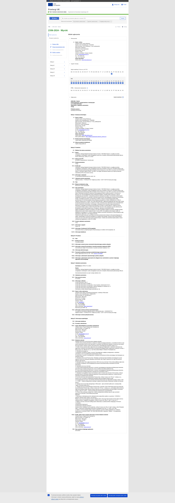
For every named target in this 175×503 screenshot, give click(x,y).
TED (49, 26)
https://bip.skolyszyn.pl (86, 59)
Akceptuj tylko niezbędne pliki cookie (118, 495)
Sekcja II (52, 65)
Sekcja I (52, 61)
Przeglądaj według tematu (105, 21)
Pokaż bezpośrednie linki (58, 47)
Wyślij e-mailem (56, 52)
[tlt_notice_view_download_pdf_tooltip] (71, 83)
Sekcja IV (52, 68)
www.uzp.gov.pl (87, 337)
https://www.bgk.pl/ (88, 306)
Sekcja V (52, 72)
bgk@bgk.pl (81, 302)
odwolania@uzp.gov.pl (84, 333)
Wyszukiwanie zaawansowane (79, 21)
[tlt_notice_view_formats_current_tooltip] (123, 97)
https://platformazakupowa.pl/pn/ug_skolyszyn (96, 136)
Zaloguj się (116, 4)
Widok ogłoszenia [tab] (53, 34)
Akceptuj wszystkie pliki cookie (98, 495)
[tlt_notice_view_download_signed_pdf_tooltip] (111, 74)
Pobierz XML (55, 44)
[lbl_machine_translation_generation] (87, 88)
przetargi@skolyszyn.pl (84, 54)
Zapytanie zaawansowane (92, 21)
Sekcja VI (52, 75)
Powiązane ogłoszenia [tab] (54, 38)
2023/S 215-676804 (98, 253)
